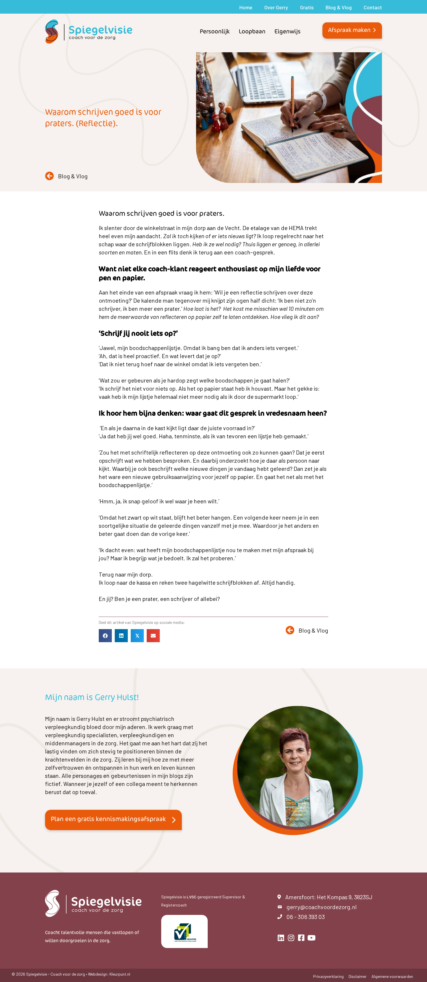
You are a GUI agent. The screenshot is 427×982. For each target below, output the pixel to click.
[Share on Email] (153, 635)
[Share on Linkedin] (121, 635)
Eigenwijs (287, 31)
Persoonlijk (215, 31)
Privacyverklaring (328, 976)
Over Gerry (276, 7)
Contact (373, 7)
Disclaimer (358, 976)
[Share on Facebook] (105, 635)
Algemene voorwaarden (392, 976)
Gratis (307, 7)
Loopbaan (252, 31)
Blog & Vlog (339, 7)
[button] (352, 30)
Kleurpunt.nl (120, 974)
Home (245, 7)
